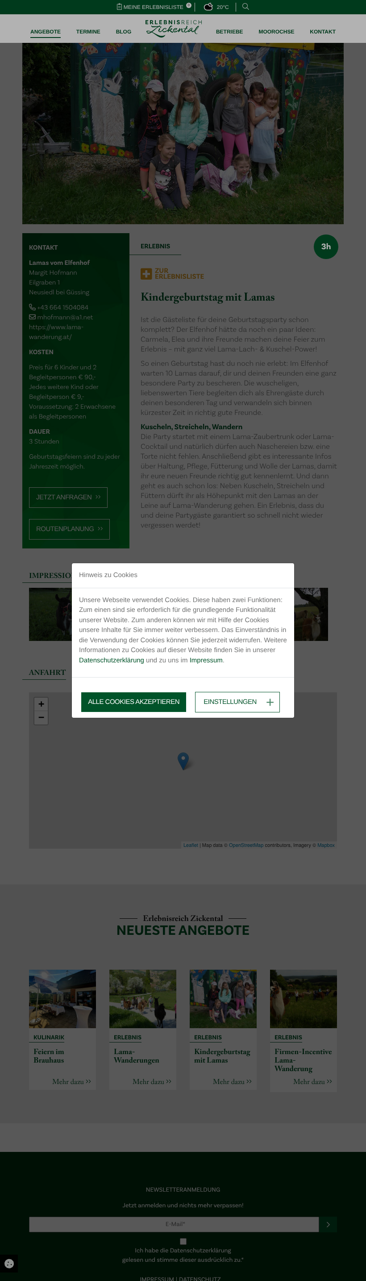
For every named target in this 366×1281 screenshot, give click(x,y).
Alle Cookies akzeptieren (133, 702)
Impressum (206, 660)
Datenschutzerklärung (111, 660)
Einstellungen (230, 702)
